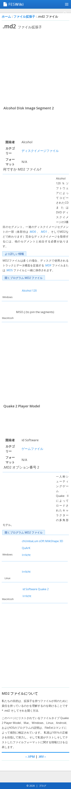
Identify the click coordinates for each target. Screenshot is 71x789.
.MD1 (43, 232)
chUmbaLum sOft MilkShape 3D (42, 541)
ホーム (6, 16)
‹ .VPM (30, 756)
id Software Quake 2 (36, 589)
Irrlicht (26, 555)
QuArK (26, 548)
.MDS (9, 270)
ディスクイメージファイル (40, 151)
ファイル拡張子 (24, 16)
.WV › (42, 756)
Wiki (16, 4)
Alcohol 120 (29, 290)
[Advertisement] (35, 67)
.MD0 (32, 232)
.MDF (48, 265)
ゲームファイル (32, 449)
